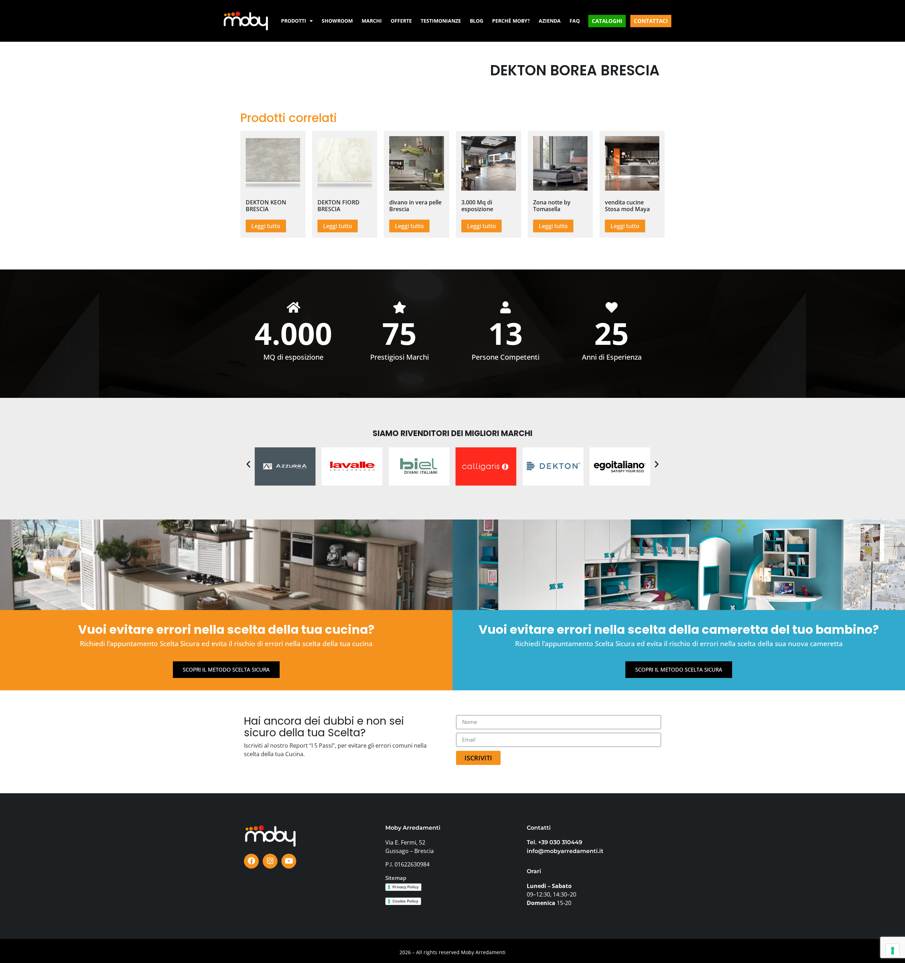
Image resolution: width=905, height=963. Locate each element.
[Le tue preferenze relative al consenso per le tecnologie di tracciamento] (892, 950)
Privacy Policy (405, 886)
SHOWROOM (337, 20)
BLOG (476, 20)
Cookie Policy (405, 901)
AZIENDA (550, 20)
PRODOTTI (293, 20)
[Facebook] (251, 861)
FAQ (575, 20)
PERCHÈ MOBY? (511, 20)
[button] (248, 464)
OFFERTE (401, 20)
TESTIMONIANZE (441, 20)
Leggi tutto (265, 226)
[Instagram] (270, 861)
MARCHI (372, 20)
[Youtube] (288, 861)
